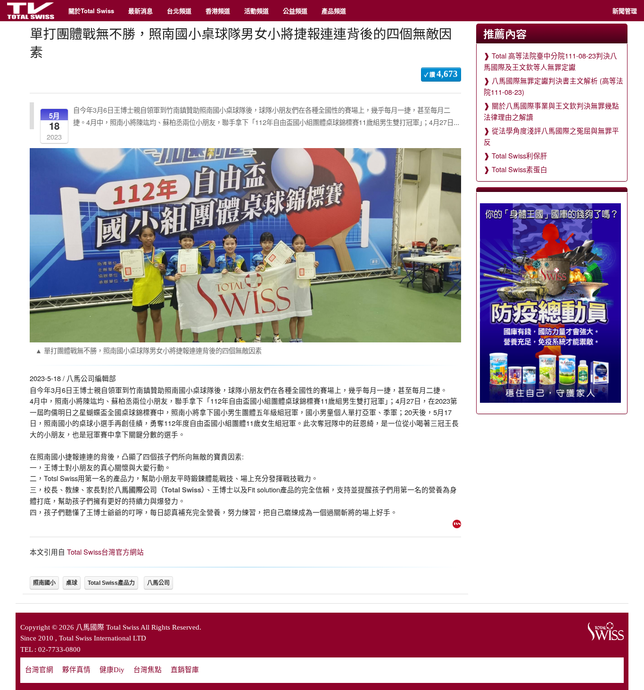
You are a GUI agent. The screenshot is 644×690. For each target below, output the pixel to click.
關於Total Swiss (91, 10)
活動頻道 (256, 10)
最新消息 (140, 10)
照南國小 (44, 583)
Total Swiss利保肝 (519, 155)
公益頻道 (295, 10)
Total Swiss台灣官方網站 (105, 552)
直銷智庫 (185, 669)
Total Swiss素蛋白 (519, 169)
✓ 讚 (441, 74)
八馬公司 (158, 583)
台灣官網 (39, 669)
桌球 (71, 583)
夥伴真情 (76, 669)
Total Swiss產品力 (111, 583)
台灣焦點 (147, 669)
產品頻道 (334, 10)
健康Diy (111, 669)
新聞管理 (624, 10)
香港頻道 (218, 10)
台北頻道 (179, 10)
